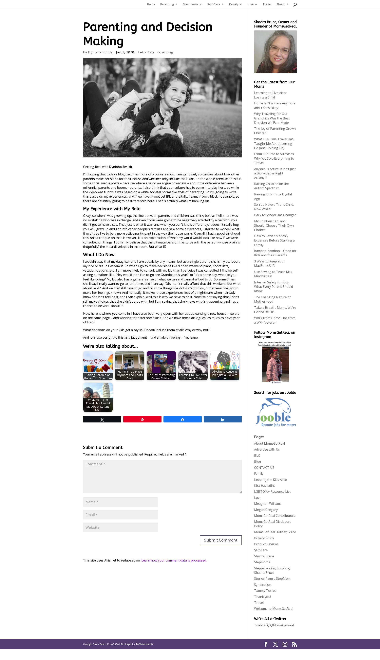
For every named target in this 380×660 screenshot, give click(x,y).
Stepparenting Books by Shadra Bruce (272, 570)
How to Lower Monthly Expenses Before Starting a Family (274, 240)
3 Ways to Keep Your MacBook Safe (269, 263)
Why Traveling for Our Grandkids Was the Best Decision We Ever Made (272, 118)
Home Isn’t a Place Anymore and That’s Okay (274, 105)
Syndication (262, 584)
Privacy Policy (264, 538)
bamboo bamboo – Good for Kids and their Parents (275, 253)
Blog (257, 461)
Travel (267, 4)
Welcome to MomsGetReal (273, 608)
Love (250, 4)
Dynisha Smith (100, 52)
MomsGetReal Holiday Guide (275, 532)
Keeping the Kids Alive (270, 479)
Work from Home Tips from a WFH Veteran (274, 320)
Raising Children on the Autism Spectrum (271, 186)
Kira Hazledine (265, 485)
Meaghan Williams (267, 503)
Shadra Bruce (264, 556)
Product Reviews (266, 544)
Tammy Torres (265, 590)
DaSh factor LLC (145, 644)
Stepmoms (190, 4)
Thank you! (262, 597)
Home (151, 4)
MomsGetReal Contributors (274, 515)
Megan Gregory (266, 510)
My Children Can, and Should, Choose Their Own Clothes (274, 225)
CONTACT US (264, 467)
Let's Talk (146, 52)
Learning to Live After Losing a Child (270, 95)
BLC (257, 455)
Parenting (167, 4)
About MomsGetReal (269, 443)
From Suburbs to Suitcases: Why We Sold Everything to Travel (274, 158)
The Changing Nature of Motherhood (272, 299)
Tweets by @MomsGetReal (274, 625)
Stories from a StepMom (272, 578)
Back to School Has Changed (275, 215)
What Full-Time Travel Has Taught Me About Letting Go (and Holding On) (274, 143)
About (280, 4)
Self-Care (213, 4)
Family (233, 4)
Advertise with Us (267, 449)
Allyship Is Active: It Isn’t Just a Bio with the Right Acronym (275, 173)
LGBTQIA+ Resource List (272, 491)
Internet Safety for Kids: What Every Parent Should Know (273, 286)
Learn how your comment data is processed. (174, 560)
